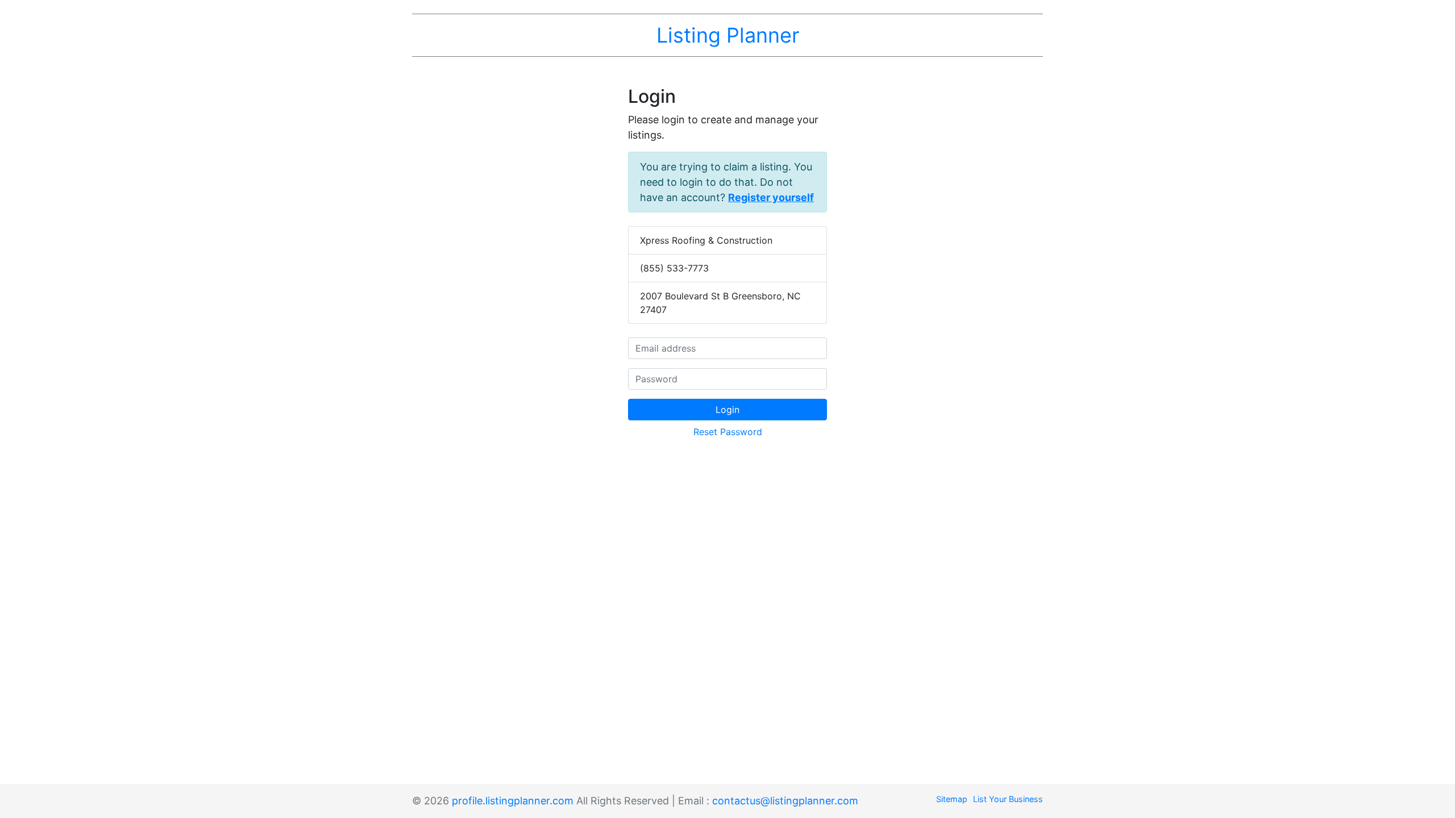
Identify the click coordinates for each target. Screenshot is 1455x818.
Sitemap (951, 799)
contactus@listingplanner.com (785, 801)
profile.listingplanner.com (512, 801)
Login (727, 409)
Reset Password (727, 431)
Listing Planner (727, 35)
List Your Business (1008, 799)
